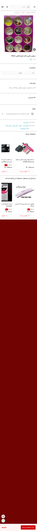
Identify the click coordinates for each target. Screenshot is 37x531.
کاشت (22, 12)
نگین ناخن (15, 125)
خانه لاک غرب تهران (31, 12)
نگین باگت (8, 125)
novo (31, 59)
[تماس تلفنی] (3, 516)
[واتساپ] (3, 520)
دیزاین (20, 125)
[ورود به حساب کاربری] (7, 7)
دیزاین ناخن (26, 125)
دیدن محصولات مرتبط (28, 527)
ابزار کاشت (16, 12)
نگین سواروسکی (24, 128)
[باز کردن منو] (34, 6)
